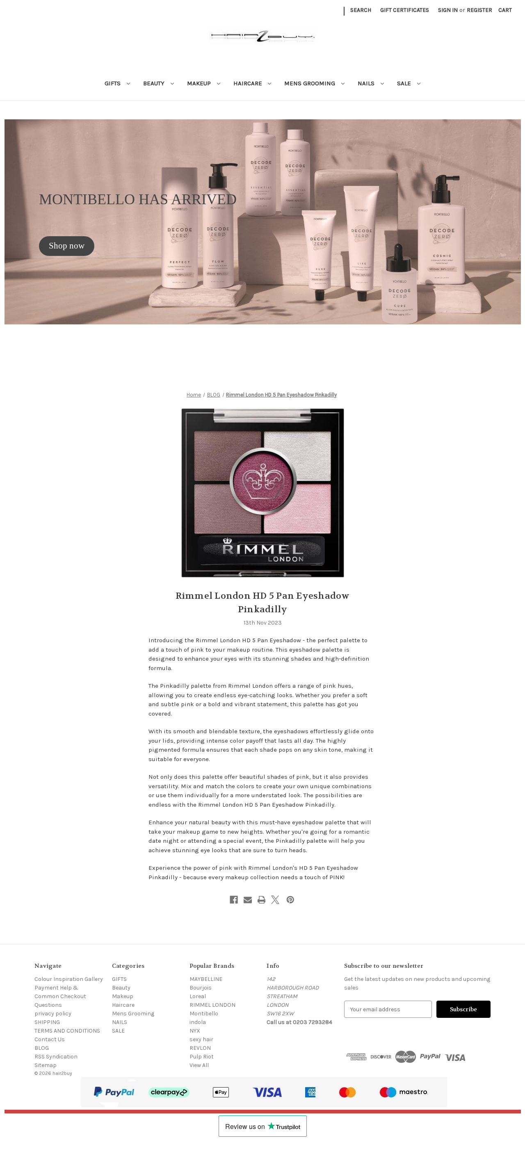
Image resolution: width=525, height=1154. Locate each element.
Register (479, 10)
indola (197, 1022)
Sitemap (45, 1065)
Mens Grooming (310, 83)
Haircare (248, 83)
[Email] (248, 899)
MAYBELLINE (205, 979)
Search (360, 10)
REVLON (200, 1048)
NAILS (367, 83)
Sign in (448, 10)
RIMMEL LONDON (212, 1004)
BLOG (41, 1048)
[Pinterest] (290, 899)
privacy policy (52, 1013)
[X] (275, 899)
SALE (405, 83)
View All (199, 1065)
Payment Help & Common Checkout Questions (60, 996)
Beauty (154, 83)
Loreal (197, 996)
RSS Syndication (56, 1056)
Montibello (203, 1013)
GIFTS (113, 83)
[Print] (262, 899)
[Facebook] (234, 899)
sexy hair (201, 1039)
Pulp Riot (201, 1056)
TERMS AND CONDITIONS (67, 1030)
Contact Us (49, 1039)
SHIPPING (47, 1022)
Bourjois (200, 987)
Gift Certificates (404, 10)
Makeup (199, 83)
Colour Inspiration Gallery (68, 979)
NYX (194, 1030)
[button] (66, 246)
